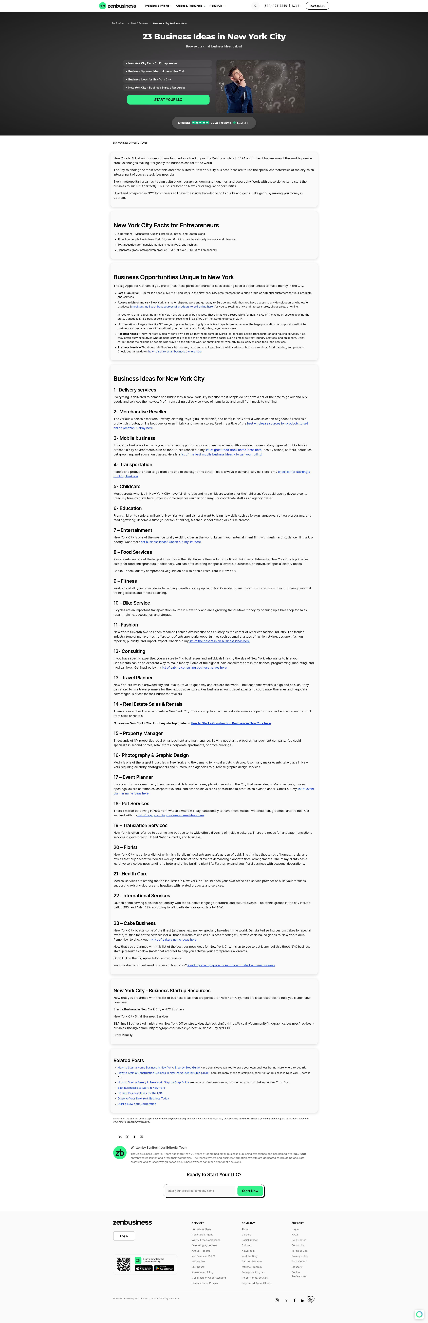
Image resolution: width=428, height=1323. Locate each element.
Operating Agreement (205, 1245)
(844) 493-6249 (275, 5)
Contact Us (298, 1245)
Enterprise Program (253, 1272)
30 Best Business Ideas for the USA (140, 1093)
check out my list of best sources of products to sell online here (172, 306)
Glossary (296, 1267)
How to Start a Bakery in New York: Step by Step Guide (153, 1082)
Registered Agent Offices (257, 1283)
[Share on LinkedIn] (121, 1138)
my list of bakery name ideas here (172, 939)
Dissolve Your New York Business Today (143, 1098)
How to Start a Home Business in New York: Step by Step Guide (159, 1067)
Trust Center (299, 1261)
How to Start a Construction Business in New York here (231, 723)
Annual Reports (201, 1251)
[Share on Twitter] (128, 1138)
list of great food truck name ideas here (233, 450)
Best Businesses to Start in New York (141, 1088)
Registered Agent (202, 1234)
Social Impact (249, 1240)
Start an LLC (317, 6)
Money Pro (198, 1261)
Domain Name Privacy (205, 1283)
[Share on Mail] (142, 1138)
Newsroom (248, 1251)
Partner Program (252, 1261)
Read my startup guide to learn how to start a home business (231, 965)
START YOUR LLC (168, 100)
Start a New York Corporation (137, 1104)
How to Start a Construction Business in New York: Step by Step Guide (163, 1073)
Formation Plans (201, 1229)
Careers (246, 1234)
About (245, 1229)
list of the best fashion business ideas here (219, 641)
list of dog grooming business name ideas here (170, 815)
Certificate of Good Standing (209, 1278)
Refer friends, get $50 (255, 1278)
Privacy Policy (299, 1256)
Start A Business (139, 23)
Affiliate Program (252, 1267)
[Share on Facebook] (135, 1138)
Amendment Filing (203, 1272)
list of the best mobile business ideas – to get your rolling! (221, 454)
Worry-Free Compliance (206, 1240)
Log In (124, 1236)
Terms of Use (299, 1251)
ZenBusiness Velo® (203, 1256)
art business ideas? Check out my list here (171, 542)
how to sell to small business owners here (174, 351)
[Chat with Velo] (419, 1314)
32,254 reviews (221, 122)
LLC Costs (198, 1267)
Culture (246, 1245)
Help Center (298, 1240)
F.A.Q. (294, 1234)
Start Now (250, 1191)
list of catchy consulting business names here (194, 667)
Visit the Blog (249, 1256)
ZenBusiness (119, 23)
